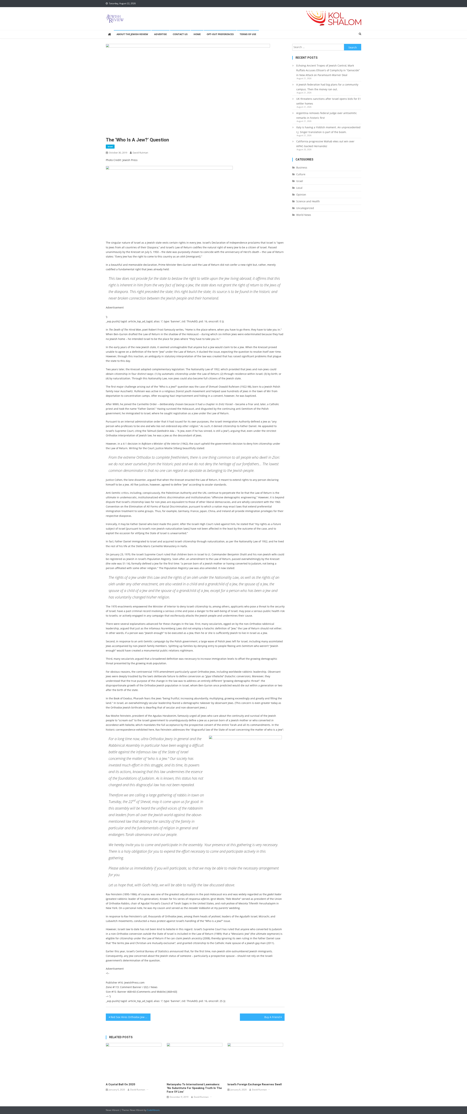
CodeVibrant (153, 1110)
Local (299, 188)
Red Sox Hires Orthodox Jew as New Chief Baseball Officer (130, 1017)
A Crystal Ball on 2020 (120, 1084)
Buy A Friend (272, 1017)
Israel (110, 146)
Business (301, 167)
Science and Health (308, 201)
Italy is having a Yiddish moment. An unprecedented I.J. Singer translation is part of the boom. (328, 130)
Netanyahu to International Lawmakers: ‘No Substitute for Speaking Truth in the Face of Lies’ (194, 1088)
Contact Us (180, 34)
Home (197, 34)
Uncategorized (305, 208)
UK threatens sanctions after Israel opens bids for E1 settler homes (328, 101)
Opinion (301, 194)
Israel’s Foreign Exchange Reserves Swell (254, 1084)
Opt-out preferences (220, 34)
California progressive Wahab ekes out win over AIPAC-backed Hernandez (325, 144)
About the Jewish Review (132, 34)
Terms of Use (248, 34)
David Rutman (140, 152)
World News (303, 215)
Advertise (160, 34)
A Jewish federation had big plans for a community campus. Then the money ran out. (327, 87)
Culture (300, 174)
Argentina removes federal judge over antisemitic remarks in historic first (326, 115)
